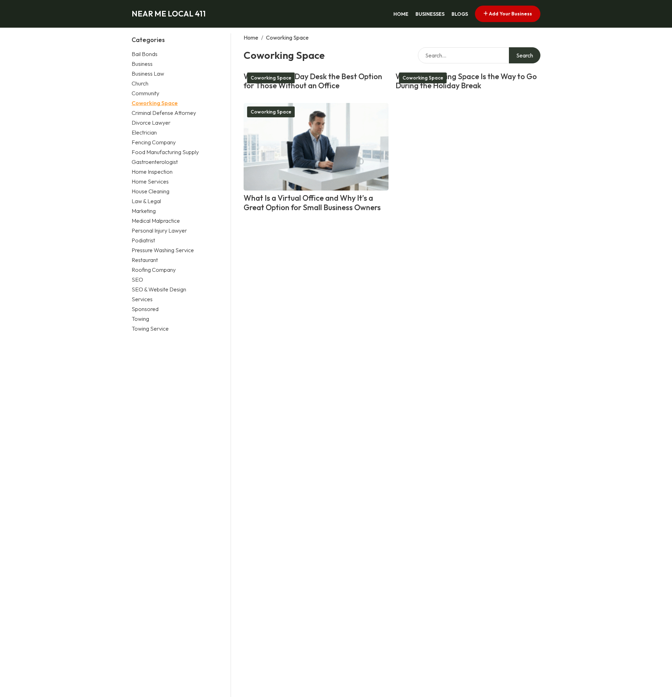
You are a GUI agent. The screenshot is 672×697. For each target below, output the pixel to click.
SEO (137, 279)
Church (140, 83)
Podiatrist (143, 240)
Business (142, 63)
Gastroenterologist (155, 161)
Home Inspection (152, 171)
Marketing (144, 210)
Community (145, 93)
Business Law (148, 73)
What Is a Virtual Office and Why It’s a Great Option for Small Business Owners (312, 202)
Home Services (150, 181)
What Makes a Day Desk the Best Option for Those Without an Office (313, 81)
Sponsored (145, 308)
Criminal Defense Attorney (164, 112)
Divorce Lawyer (151, 122)
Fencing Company (154, 142)
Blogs (459, 14)
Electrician (144, 132)
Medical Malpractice (156, 220)
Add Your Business (510, 14)
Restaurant (145, 259)
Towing (140, 318)
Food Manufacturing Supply (165, 152)
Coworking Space (155, 102)
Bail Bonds (145, 53)
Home (400, 14)
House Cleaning (150, 191)
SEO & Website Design (159, 289)
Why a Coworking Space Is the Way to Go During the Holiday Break (466, 81)
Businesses (429, 14)
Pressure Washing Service (163, 250)
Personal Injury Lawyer (159, 230)
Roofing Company (154, 269)
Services (142, 299)
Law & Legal (146, 201)
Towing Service (150, 328)
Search (524, 55)
